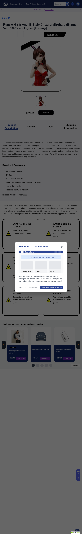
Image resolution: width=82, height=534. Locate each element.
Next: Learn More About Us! (50, 287)
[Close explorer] (61, 247)
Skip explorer (33, 287)
